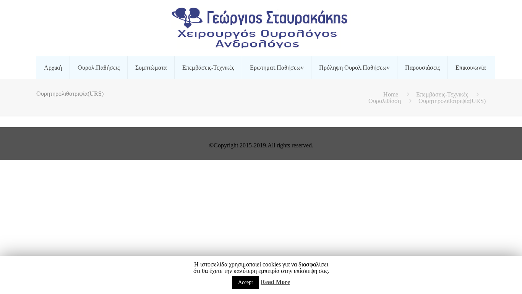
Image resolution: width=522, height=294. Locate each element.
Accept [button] (245, 282)
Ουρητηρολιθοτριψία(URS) (452, 101)
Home (390, 94)
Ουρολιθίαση (384, 101)
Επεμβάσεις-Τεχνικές (442, 94)
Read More (275, 282)
